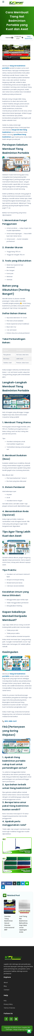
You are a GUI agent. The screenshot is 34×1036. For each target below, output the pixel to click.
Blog (5, 986)
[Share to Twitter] (14, 883)
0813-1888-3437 (11, 721)
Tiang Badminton (28, 37)
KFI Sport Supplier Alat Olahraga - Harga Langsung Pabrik (18, 1028)
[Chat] (29, 1031)
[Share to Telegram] (23, 883)
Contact (6, 990)
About (6, 982)
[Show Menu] (3, 1)
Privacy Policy (8, 1004)
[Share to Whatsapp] (19, 883)
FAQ (5, 1001)
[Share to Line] (27, 883)
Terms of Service (9, 1008)
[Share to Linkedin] (3, 887)
